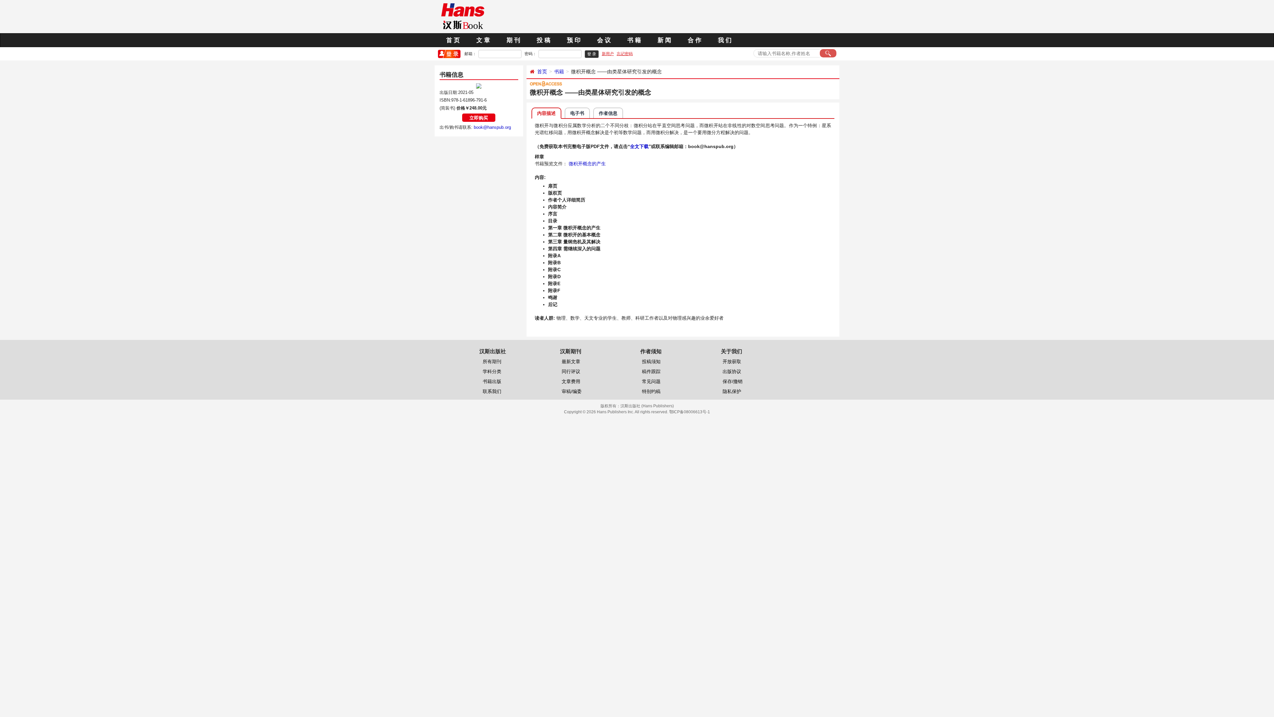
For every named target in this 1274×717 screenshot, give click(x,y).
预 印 (574, 40)
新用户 (608, 53)
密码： (530, 53)
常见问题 (651, 381)
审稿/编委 (572, 391)
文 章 (483, 40)
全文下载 (639, 146)
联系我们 (492, 391)
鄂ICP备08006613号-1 (689, 412)
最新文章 (571, 361)
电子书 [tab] (577, 113)
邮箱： (470, 53)
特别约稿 (651, 391)
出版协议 (732, 371)
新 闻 (664, 40)
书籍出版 (492, 381)
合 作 (694, 40)
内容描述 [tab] (546, 113)
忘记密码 (625, 53)
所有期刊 (492, 361)
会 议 (604, 40)
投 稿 (543, 40)
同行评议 (571, 371)
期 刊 (513, 40)
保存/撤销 (733, 381)
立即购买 (478, 117)
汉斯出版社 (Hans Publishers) (647, 406)
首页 (542, 71)
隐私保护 (732, 391)
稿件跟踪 (651, 371)
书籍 (559, 71)
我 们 (725, 40)
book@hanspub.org (492, 127)
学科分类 (492, 371)
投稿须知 (651, 361)
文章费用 (571, 381)
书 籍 (634, 40)
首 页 (453, 40)
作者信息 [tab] (608, 113)
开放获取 (732, 361)
